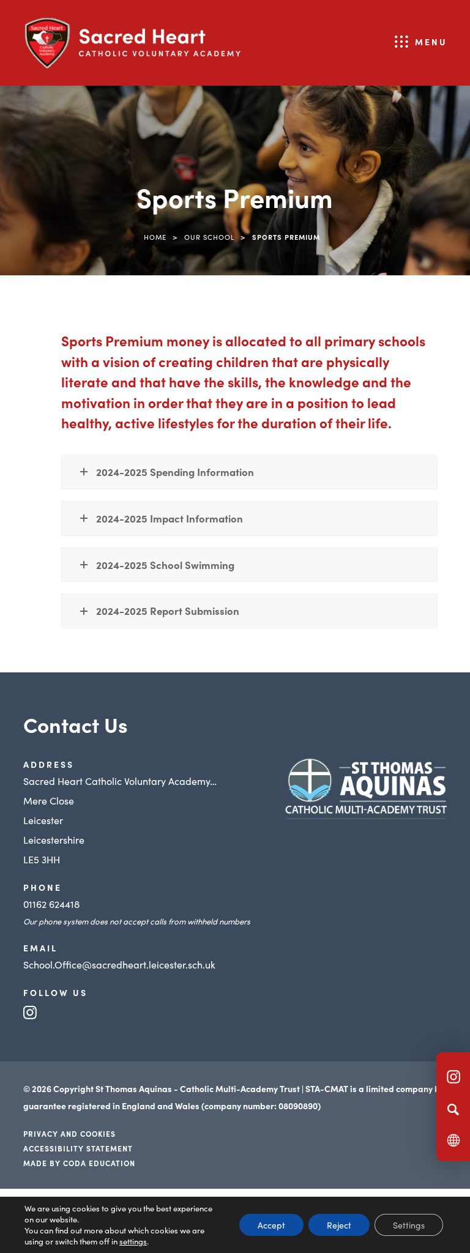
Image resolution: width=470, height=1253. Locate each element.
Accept (271, 1225)
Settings (409, 1225)
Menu (431, 41)
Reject (339, 1225)
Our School (209, 237)
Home (155, 237)
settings (133, 1241)
